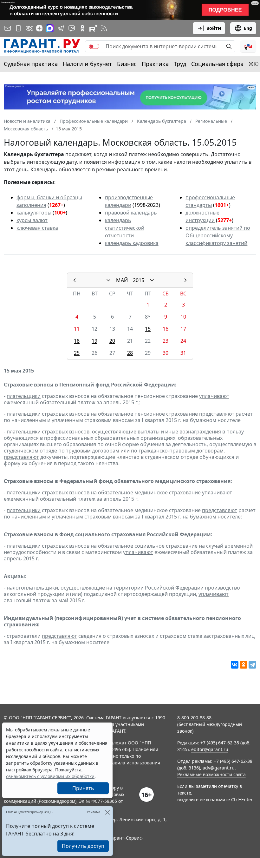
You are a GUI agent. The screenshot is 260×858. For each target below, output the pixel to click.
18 (77, 340)
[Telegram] (252, 665)
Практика (155, 64)
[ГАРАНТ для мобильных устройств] (18, 28)
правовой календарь (131, 212)
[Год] (152, 280)
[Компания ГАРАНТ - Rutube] (93, 28)
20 (112, 340)
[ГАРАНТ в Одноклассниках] (82, 28)
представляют (216, 413)
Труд (180, 64)
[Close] (107, 812)
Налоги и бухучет (87, 64)
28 (130, 352)
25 (77, 352)
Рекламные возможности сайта (211, 774)
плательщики (24, 396)
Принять (83, 788)
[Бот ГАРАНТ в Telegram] (71, 28)
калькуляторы (33, 212)
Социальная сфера (217, 64)
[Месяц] (108, 280)
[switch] (94, 46)
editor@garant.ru (209, 749)
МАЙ (122, 280)
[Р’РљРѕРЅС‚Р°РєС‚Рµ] (234, 665)
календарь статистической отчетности (124, 228)
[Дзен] (39, 28)
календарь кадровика (132, 243)
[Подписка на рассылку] (7, 28)
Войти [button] (213, 28)
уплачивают (214, 396)
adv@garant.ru (219, 768)
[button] (248, 46)
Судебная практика (31, 64)
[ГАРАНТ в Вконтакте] (29, 28)
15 (148, 328)
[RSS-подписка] (104, 28)
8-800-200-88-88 (194, 718)
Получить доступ (83, 845)
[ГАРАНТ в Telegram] (61, 28)
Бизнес (127, 64)
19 (94, 340)
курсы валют (32, 220)
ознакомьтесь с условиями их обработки (50, 776)
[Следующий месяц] (185, 280)
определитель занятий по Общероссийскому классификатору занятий (217, 235)
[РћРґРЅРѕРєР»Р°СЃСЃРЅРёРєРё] (243, 665)
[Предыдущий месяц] (74, 280)
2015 (138, 280)
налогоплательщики (32, 587)
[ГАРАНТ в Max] (50, 28)
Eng (248, 28)
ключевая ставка (37, 227)
